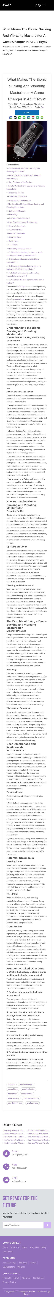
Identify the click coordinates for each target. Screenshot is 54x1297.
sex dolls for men (15, 1103)
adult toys (21, 286)
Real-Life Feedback (17, 226)
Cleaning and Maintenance (20, 200)
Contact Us (8, 1252)
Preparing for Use (16, 193)
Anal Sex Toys (9, 1263)
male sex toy (13, 1098)
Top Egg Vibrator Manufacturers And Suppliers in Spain (39, 1143)
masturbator (19, 299)
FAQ (44, 1247)
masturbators (26, 1094)
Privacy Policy (9, 1282)
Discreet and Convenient (19, 218)
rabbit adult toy (28, 1089)
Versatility (13, 215)
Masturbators (9, 1267)
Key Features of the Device (20, 182)
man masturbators (31, 1098)
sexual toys (13, 1089)
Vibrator (11, 1084)
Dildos (33, 1263)
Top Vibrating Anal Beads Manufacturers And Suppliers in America (39, 1140)
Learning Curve (15, 237)
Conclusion (12, 245)
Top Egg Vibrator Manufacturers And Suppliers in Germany (15, 1143)
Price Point (13, 241)
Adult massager (26, 1084)
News (24, 1247)
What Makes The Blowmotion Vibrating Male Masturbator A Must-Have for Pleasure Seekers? (39, 1134)
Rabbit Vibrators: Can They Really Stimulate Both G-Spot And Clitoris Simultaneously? (15, 1134)
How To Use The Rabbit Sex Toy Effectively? (15, 1137)
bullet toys (12, 1094)
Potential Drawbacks (16, 233)
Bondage (23, 1263)
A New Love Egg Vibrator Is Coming (39, 1130)
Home (5, 1247)
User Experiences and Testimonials (22, 222)
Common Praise (16, 230)
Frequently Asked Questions (19, 248)
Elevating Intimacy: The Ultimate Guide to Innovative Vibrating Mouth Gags (15, 1130)
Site (42, 107)
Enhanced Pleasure (17, 211)
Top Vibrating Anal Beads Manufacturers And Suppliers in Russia (15, 1140)
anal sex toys (32, 1103)
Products (15, 1247)
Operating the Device (18, 196)
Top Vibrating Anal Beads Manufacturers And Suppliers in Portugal (39, 1137)
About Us (34, 1247)
